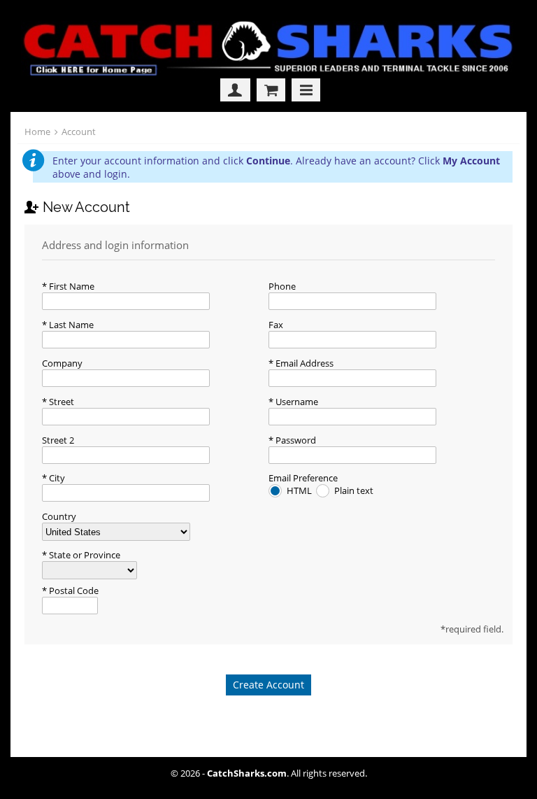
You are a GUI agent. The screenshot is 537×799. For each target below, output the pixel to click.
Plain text (353, 490)
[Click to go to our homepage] (271, 71)
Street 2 (58, 440)
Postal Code (73, 590)
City (56, 478)
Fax (275, 324)
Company (62, 363)
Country (59, 516)
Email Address (303, 363)
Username (295, 401)
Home (37, 131)
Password (294, 440)
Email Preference (303, 478)
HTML (300, 490)
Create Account (268, 684)
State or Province (83, 555)
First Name (70, 286)
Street (60, 401)
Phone (282, 286)
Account (79, 131)
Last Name (70, 324)
